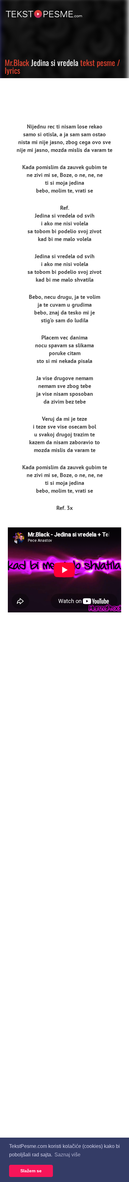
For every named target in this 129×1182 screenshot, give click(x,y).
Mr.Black (17, 62)
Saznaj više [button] (67, 1154)
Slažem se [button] (31, 1170)
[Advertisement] (58, 95)
